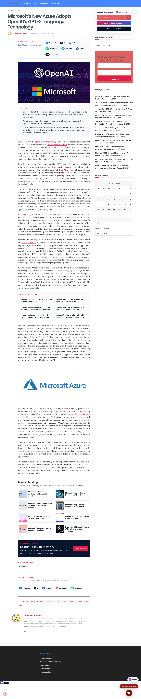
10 (98, 204)
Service (73, 601)
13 (114, 204)
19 (109, 210)
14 (120, 204)
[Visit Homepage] (13, 3)
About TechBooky (47, 658)
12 (109, 204)
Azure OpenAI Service (57, 144)
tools (80, 601)
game (32, 601)
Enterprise (16, 10)
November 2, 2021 (37, 33)
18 (103, 210)
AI (35, 3)
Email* (114, 72)
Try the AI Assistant (114, 29)
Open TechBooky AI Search (114, 23)
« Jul (97, 223)
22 (125, 210)
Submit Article (46, 669)
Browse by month (102, 228)
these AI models (66, 170)
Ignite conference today (45, 142)
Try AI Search (80, 548)
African (27, 3)
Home (10, 10)
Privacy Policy (45, 672)
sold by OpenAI (29, 242)
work (20, 605)
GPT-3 (39, 601)
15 (125, 204)
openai (64, 601)
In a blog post (24, 214)
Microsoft (66, 408)
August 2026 (114, 183)
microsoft (48, 601)
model (57, 601)
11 (103, 204)
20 (114, 210)
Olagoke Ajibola (21, 33)
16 (130, 204)
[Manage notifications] (5, 694)
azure (25, 601)
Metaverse (44, 3)
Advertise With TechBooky (50, 662)
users (86, 601)
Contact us (44, 665)
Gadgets (56, 3)
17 (98, 210)
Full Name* (114, 65)
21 (119, 210)
